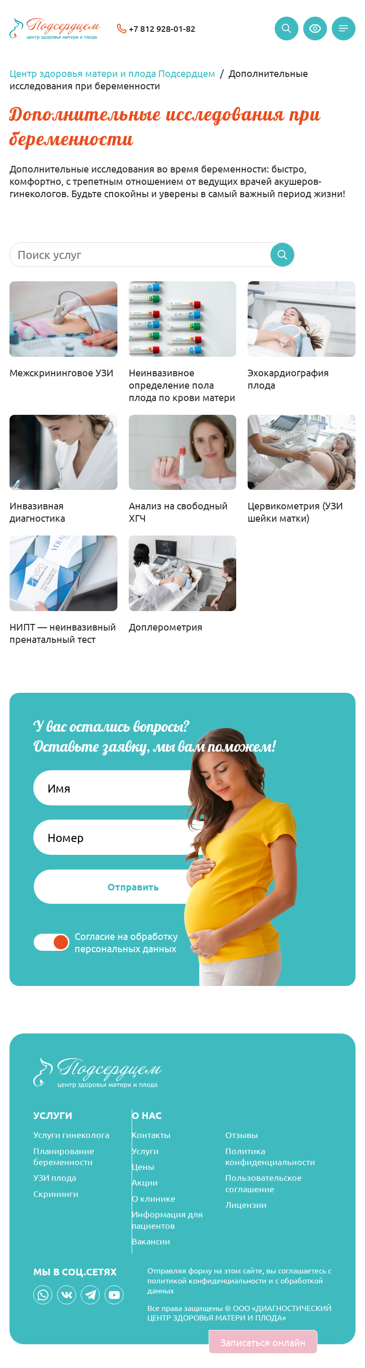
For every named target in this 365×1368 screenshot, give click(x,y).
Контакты (151, 1134)
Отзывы (241, 1134)
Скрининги (55, 1193)
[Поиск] (286, 28)
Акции (145, 1182)
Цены (143, 1166)
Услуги (145, 1151)
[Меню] (343, 28)
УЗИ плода (54, 1177)
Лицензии (246, 1204)
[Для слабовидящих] (315, 28)
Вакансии (151, 1241)
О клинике (153, 1198)
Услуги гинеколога (71, 1134)
